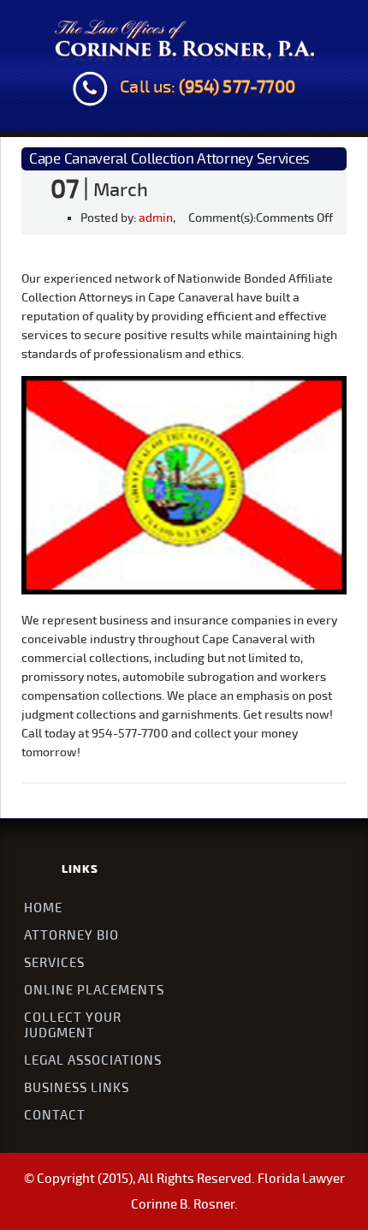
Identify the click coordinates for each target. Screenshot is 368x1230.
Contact (55, 1115)
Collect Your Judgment (73, 1025)
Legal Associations (93, 1060)
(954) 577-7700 (238, 87)
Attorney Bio (71, 935)
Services (54, 962)
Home (43, 908)
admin (156, 218)
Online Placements (94, 990)
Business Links (76, 1088)
